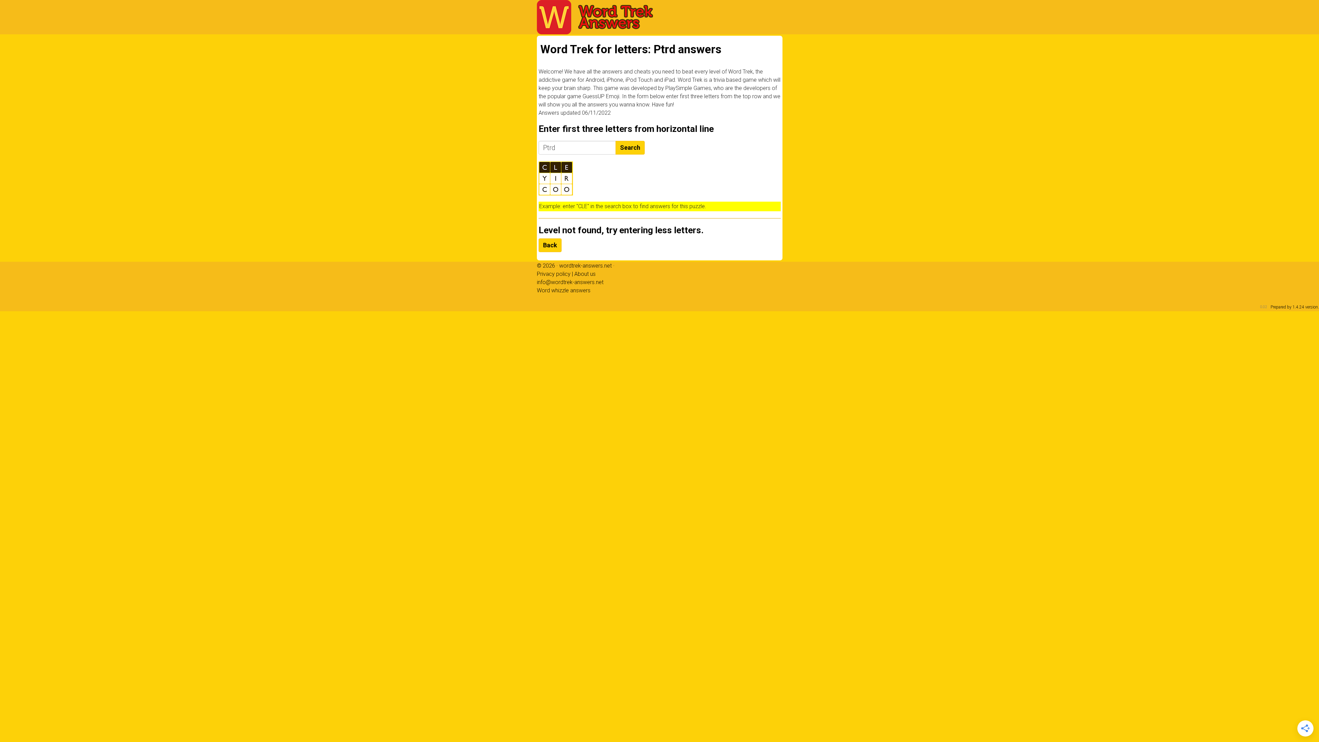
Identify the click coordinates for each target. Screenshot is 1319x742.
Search (630, 147)
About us (585, 274)
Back (550, 245)
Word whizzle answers (563, 290)
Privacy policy (554, 274)
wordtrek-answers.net (585, 265)
